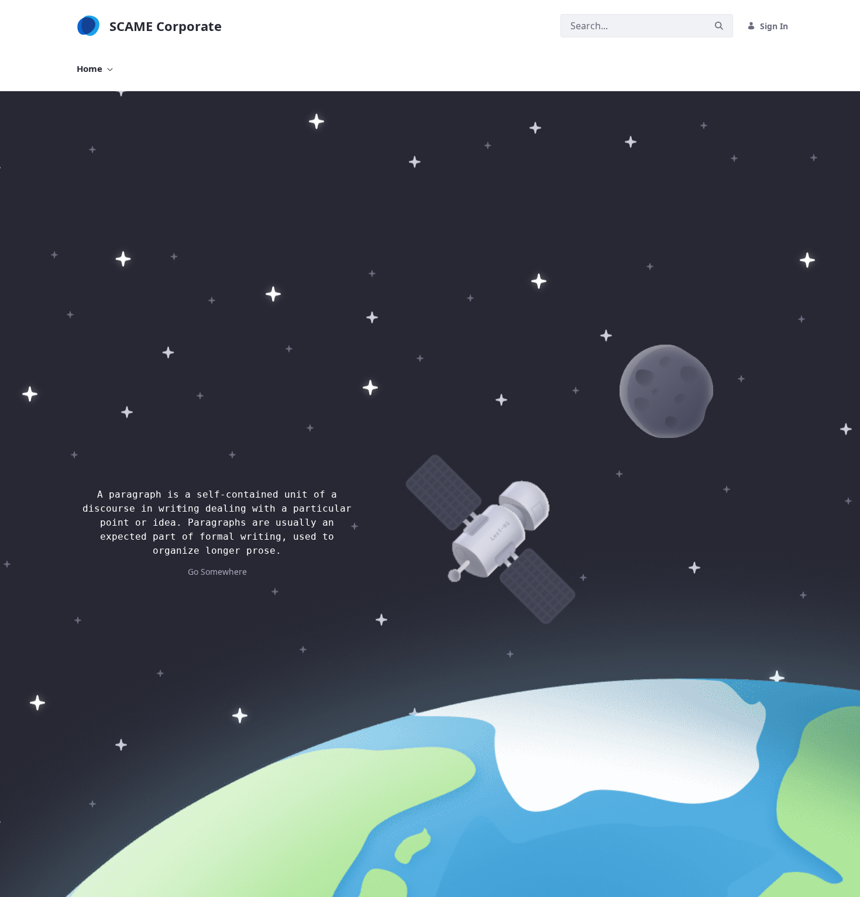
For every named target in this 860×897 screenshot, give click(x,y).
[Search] (719, 26)
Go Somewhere (217, 571)
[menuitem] (95, 68)
